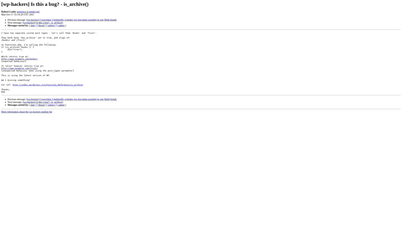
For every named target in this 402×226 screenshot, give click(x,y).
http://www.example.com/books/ (19, 59)
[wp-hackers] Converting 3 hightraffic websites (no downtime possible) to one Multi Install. (71, 20)
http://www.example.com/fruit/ (19, 68)
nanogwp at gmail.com (28, 11)
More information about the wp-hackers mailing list (26, 111)
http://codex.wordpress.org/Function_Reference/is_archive (48, 85)
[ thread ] (41, 25)
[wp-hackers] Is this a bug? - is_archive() (43, 22)
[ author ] (61, 25)
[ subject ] (51, 25)
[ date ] (32, 25)
